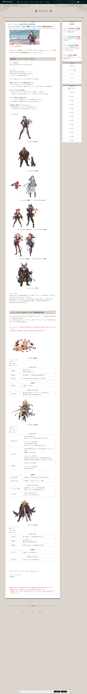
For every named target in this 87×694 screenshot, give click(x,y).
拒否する (57, 691)
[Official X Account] (76, 2)
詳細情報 (20, 691)
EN (84, 2)
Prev (25, 611)
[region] (43, 691)
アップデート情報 (72, 70)
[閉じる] (68, 691)
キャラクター (72, 74)
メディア (72, 82)
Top (33, 611)
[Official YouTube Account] (78, 2)
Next (39, 611)
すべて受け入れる (63, 691)
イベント (72, 78)
